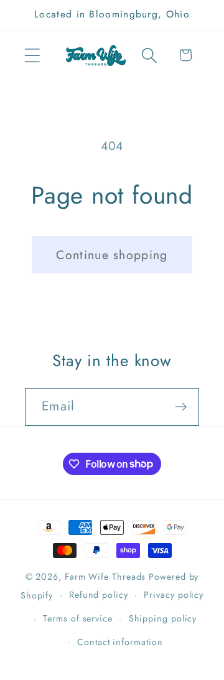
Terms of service (78, 618)
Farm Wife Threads (105, 576)
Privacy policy (173, 594)
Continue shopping (111, 254)
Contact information (119, 642)
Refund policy (98, 594)
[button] (32, 55)
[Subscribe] (180, 407)
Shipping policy (163, 618)
